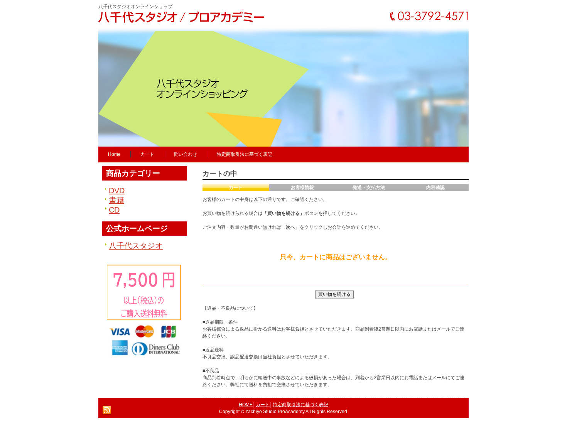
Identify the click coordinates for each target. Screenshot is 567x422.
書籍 (116, 200)
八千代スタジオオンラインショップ (135, 6)
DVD (117, 190)
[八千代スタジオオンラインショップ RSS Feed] (106, 410)
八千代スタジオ (136, 245)
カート (263, 404)
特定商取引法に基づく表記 (300, 404)
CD (114, 210)
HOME (246, 404)
